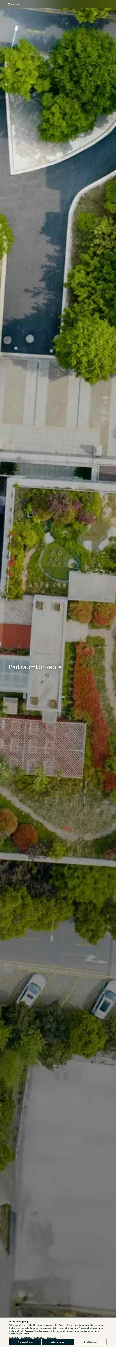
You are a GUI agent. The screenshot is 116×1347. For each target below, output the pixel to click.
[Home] (14, 4)
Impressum (14, 1337)
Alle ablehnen (58, 1342)
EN (101, 4)
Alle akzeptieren (25, 1342)
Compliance (39, 1337)
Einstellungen (90, 1342)
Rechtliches (51, 1337)
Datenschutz (26, 1337)
